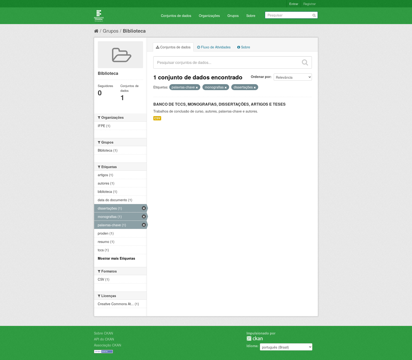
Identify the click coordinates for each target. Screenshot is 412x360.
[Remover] (197, 87)
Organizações (209, 15)
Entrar (293, 3)
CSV (157, 118)
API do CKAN (104, 339)
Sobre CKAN (103, 333)
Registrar (309, 3)
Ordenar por (260, 76)
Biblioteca (134, 30)
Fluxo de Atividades (215, 47)
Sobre (250, 15)
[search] (305, 62)
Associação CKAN (107, 345)
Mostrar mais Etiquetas (116, 258)
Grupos (233, 15)
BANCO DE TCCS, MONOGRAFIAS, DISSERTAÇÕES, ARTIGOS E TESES (219, 104)
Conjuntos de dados (176, 15)
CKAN (255, 338)
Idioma (252, 345)
